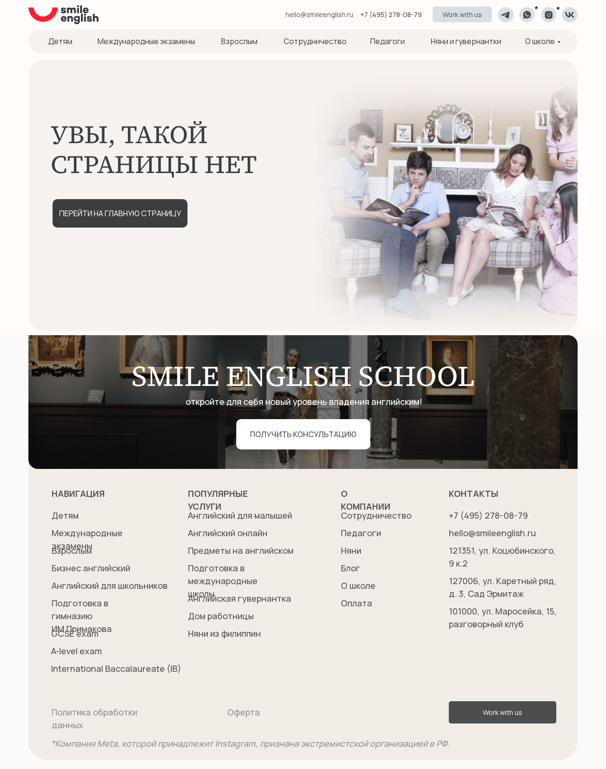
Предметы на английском (241, 550)
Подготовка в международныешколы (223, 580)
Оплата (356, 603)
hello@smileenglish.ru (319, 14)
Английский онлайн (227, 533)
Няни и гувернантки (466, 41)
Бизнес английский (91, 568)
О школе (540, 41)
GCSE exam (74, 633)
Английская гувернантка (239, 598)
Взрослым (239, 41)
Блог (350, 568)
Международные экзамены (146, 41)
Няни (351, 550)
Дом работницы (221, 616)
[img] (506, 14)
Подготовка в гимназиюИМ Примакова (82, 615)
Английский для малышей (240, 515)
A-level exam (76, 651)
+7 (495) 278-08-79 (391, 14)
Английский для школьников (110, 585)
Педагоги (387, 41)
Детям (60, 41)
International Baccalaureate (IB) (116, 668)
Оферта (243, 712)
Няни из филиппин (224, 633)
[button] (462, 14)
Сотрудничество (315, 41)
